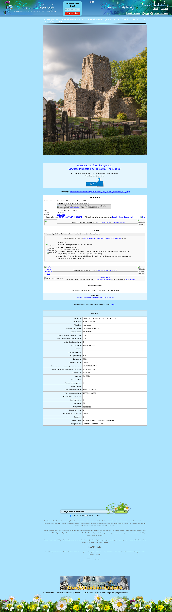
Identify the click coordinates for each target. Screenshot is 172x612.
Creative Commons (89, 238)
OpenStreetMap (117, 217)
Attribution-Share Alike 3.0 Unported (109, 238)
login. (113, 305)
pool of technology (103, 222)
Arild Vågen (61, 215)
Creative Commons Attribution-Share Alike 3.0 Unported (95, 297)
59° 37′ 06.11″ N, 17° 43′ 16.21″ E (70, 217)
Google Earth (128, 217)
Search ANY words (93, 515)
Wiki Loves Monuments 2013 (107, 270)
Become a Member (133, 14)
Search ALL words (78, 515)
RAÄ (86, 207)
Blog (147, 14)
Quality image (105, 277)
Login (155, 9)
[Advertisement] (95, 466)
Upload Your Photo (161, 14)
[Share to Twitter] (93, 2)
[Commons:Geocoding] (142, 217)
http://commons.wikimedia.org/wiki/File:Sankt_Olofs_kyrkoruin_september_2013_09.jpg (100, 192)
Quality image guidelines (102, 279)
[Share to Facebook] (91, 2)
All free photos (50, 19)
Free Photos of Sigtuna (99, 19)
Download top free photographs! (94, 165)
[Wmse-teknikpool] (50, 224)
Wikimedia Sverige (118, 222)
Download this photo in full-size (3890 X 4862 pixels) (94, 169)
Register (164, 9)
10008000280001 (75, 207)
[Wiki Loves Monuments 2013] (48, 274)
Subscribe (72, 13)
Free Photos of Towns (72, 19)
